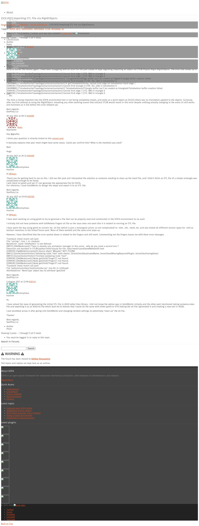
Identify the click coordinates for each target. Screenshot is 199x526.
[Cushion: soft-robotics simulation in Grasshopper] (5, 433)
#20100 (30, 196)
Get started (17, 60)
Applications (12, 389)
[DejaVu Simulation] (5, 442)
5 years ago (66, 33)
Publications (18, 36)
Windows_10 (57, 29)
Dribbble (10, 514)
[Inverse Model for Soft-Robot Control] (5, 502)
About (9, 12)
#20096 (30, 116)
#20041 (30, 47)
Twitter (10, 509)
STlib (47, 29)
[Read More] (7, 380)
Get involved (18, 63)
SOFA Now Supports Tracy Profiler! (23, 413)
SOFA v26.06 (18, 27)
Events (10, 66)
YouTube (10, 519)
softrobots (39, 29)
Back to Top (7, 523)
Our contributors (20, 65)
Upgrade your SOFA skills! (19, 408)
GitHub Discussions (40, 359)
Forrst (9, 512)
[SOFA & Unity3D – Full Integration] (5, 459)
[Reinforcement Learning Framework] (5, 485)
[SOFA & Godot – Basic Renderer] (5, 476)
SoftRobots (22, 24)
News (14, 20)
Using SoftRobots (38, 24)
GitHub (15, 68)
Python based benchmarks (19, 415)
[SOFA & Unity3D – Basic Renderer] (5, 468)
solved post (57, 138)
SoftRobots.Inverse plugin (19, 410)
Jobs (14, 22)
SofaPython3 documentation (20, 418)
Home (4, 24)
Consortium (12, 39)
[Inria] (19, 505)
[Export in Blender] (5, 494)
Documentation (14, 396)
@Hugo (12, 174)
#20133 (32, 281)
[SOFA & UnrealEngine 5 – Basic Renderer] (5, 450)
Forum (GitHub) (14, 394)
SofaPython (27, 29)
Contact (10, 399)
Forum (12, 24)
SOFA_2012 (14, 29)
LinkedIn (10, 517)
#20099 (30, 156)
